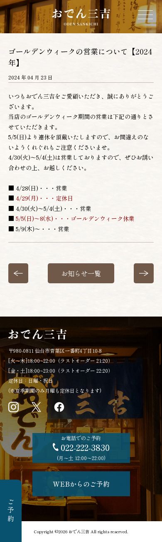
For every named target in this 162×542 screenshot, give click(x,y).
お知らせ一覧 (81, 273)
